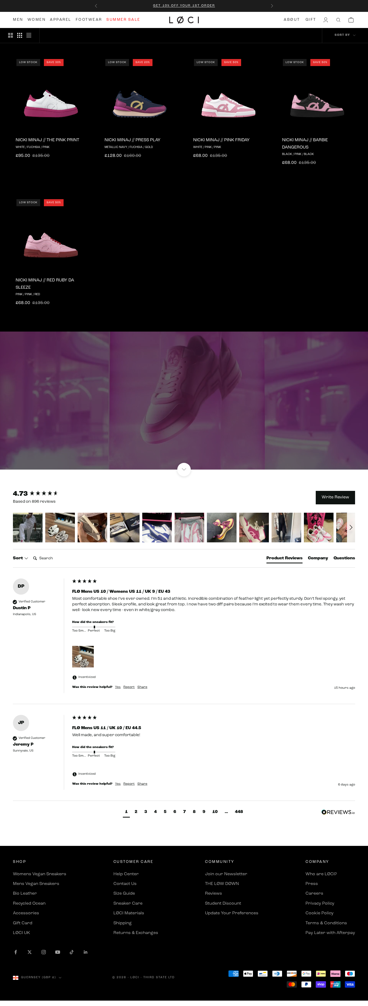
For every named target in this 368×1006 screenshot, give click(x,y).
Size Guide (124, 893)
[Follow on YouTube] (57, 952)
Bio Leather (25, 893)
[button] (28, 527)
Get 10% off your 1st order (184, 5)
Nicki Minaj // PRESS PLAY (133, 140)
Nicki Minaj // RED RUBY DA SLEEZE (45, 284)
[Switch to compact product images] (28, 35)
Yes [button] (118, 687)
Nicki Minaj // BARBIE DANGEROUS (305, 143)
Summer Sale (123, 20)
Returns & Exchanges (135, 933)
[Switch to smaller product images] (19, 35)
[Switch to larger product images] (10, 35)
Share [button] (142, 687)
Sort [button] (18, 558)
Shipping (122, 923)
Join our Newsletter (226, 874)
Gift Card (22, 923)
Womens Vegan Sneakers (39, 874)
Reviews (213, 893)
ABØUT (292, 20)
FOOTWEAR (89, 20)
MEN (18, 20)
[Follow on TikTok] (71, 952)
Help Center (126, 874)
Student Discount (223, 903)
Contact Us (125, 884)
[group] (41, 494)
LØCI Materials (128, 913)
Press (311, 884)
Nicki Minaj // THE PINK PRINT (47, 140)
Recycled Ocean (29, 903)
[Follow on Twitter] (29, 952)
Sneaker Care (128, 903)
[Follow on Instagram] (43, 952)
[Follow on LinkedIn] (85, 952)
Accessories (26, 913)
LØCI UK (21, 933)
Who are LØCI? (321, 874)
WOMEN (36, 20)
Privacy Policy (319, 903)
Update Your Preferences (231, 913)
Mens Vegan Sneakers (36, 884)
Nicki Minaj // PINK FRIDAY (221, 140)
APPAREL (60, 20)
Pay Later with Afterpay (330, 933)
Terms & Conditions (326, 923)
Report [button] (129, 687)
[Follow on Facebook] (15, 952)
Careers (314, 893)
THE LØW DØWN (222, 884)
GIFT (310, 20)
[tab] (284, 559)
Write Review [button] (335, 497)
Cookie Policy (319, 913)
